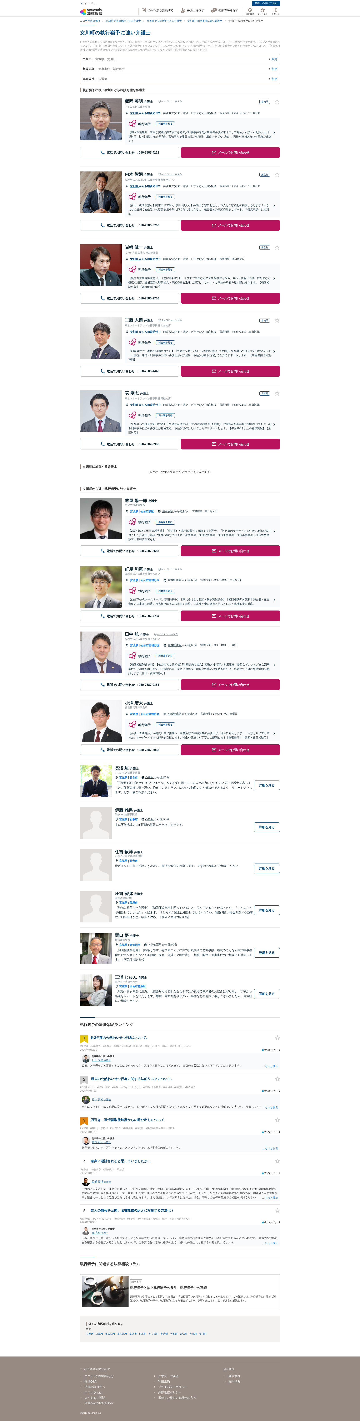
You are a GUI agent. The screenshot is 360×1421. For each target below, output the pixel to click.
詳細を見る (267, 785)
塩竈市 (99, 1333)
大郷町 (183, 1333)
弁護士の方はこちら (266, 3)
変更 (274, 59)
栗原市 (134, 902)
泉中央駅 (168, 511)
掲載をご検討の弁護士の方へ (177, 1397)
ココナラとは (93, 1392)
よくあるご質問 (95, 1397)
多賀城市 (110, 1333)
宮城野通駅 (175, 580)
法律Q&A (90, 1381)
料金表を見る (165, 123)
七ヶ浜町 (154, 1333)
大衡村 (193, 1333)
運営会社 (234, 1376)
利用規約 (164, 1381)
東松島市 (122, 1333)
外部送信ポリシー (169, 1392)
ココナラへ (90, 3)
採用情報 (234, 1381)
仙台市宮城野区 (149, 580)
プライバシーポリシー (172, 1387)
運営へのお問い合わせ (99, 1403)
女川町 (134, 113)
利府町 (164, 1333)
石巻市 (134, 777)
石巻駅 (149, 777)
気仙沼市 (135, 944)
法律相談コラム (95, 1387)
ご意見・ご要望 (168, 1376)
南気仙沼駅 (155, 944)
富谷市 (133, 1333)
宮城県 (134, 511)
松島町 (142, 1333)
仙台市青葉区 (138, 986)
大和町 (174, 1333)
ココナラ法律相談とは (99, 1376)
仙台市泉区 (147, 511)
